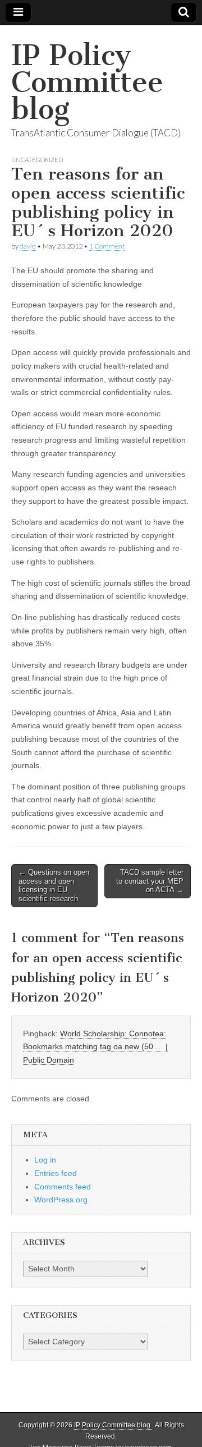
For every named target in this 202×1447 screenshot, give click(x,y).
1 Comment (107, 246)
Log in (45, 1159)
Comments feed (62, 1186)
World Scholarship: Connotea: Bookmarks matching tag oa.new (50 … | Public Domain (95, 1046)
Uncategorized (37, 159)
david (28, 246)
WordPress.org (61, 1199)
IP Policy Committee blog (87, 82)
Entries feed (55, 1173)
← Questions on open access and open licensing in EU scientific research (54, 885)
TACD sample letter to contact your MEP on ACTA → (149, 881)
